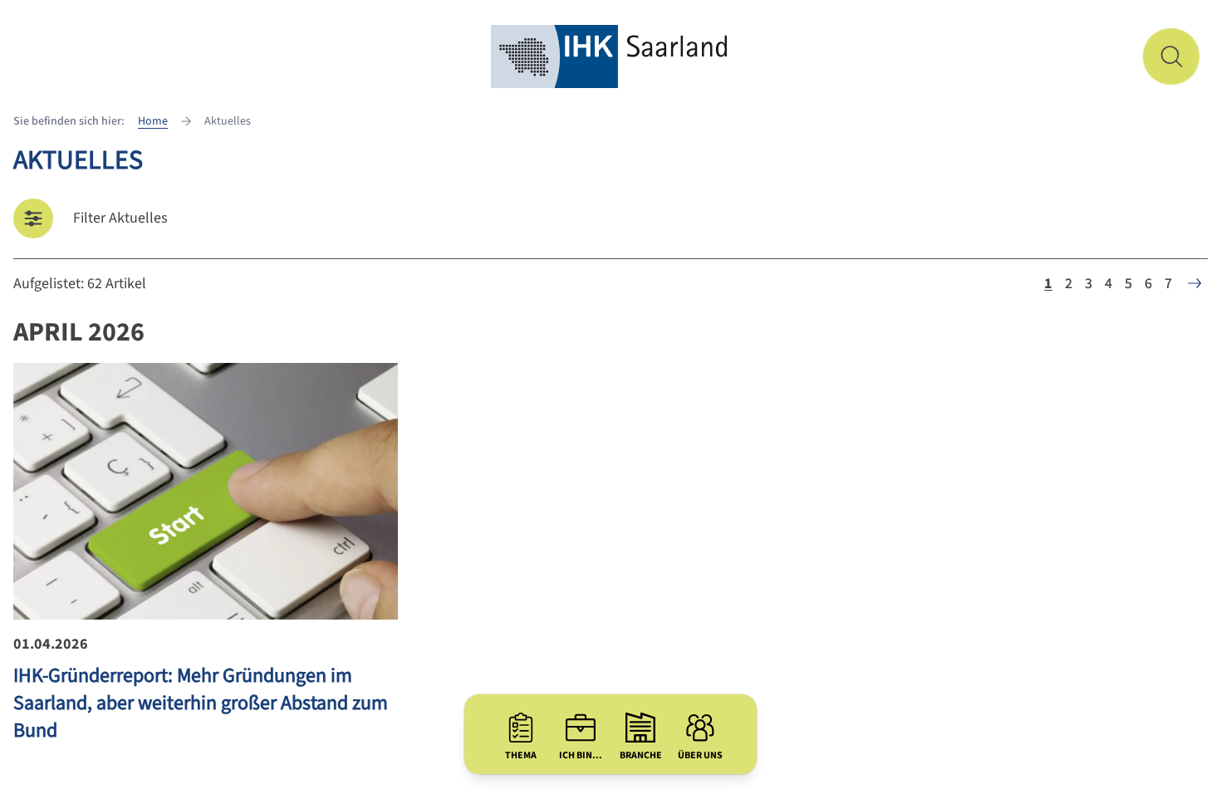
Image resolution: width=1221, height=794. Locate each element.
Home (153, 121)
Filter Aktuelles (120, 218)
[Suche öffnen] (1171, 56)
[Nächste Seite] (1194, 283)
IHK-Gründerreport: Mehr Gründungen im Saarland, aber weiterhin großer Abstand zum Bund (200, 703)
